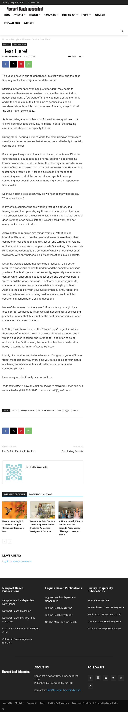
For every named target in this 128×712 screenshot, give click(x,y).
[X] (13, 64)
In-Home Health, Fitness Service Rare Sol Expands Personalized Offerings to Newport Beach (70, 528)
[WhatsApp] (28, 64)
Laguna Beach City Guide (59, 615)
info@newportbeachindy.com (64, 690)
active (14, 410)
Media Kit (19, 703)
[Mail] (113, 678)
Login (42, 703)
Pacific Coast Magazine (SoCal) (104, 614)
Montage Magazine (98, 600)
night (67, 410)
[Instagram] (98, 677)
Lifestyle (15, 39)
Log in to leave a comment (16, 561)
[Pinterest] (21, 64)
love (59, 410)
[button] (122, 31)
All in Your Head (29, 39)
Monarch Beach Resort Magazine (106, 607)
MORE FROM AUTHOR (40, 494)
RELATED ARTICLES (14, 494)
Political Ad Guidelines (58, 703)
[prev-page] (4, 541)
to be (75, 410)
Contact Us (32, 703)
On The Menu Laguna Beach (61, 622)
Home (5, 39)
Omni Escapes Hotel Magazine (105, 621)
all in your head (27, 410)
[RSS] (121, 678)
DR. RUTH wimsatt (46, 410)
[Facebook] (5, 64)
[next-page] (10, 541)
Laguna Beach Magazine (58, 607)
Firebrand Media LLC (61, 683)
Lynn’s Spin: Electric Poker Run (18, 451)
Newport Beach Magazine (16, 610)
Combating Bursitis (72, 451)
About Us (7, 703)
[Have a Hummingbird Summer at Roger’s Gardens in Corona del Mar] (14, 509)
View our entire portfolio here (104, 628)
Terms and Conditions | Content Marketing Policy (95, 703)
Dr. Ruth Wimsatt (13, 56)
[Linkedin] (105, 678)
